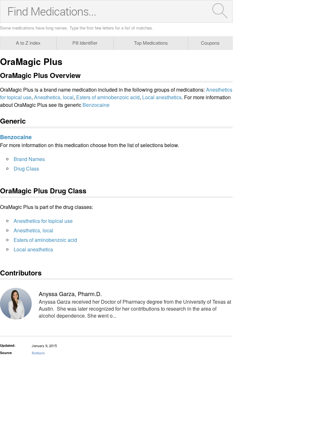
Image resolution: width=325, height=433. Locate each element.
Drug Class (26, 168)
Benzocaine (96, 104)
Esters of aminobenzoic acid (108, 97)
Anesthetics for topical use (43, 220)
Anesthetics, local (54, 97)
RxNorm (38, 352)
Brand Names (29, 159)
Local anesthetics (162, 97)
